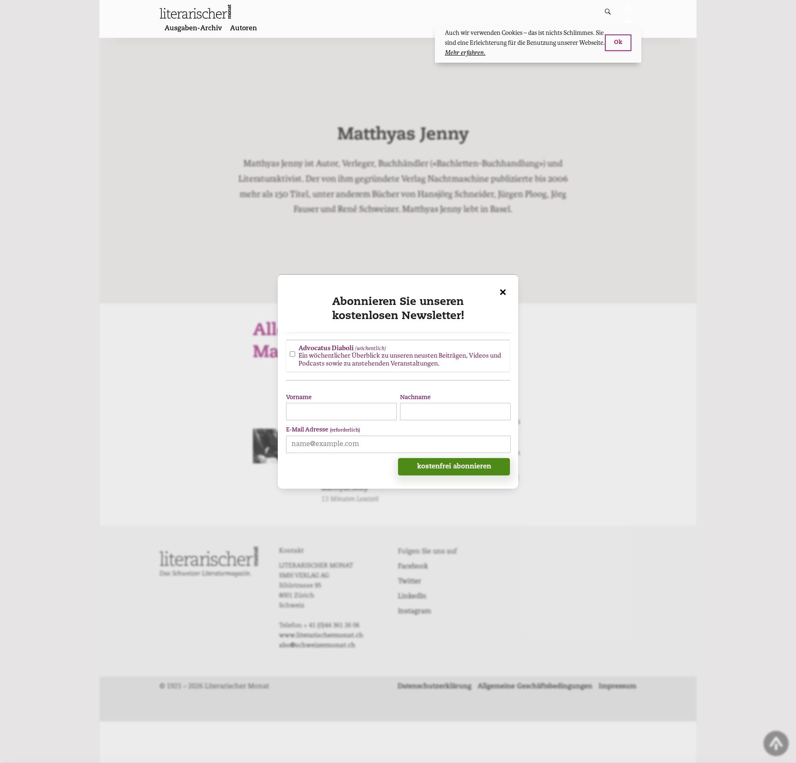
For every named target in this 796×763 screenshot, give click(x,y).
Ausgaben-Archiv (193, 28)
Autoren (243, 28)
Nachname (415, 397)
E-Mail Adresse (323, 430)
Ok (618, 42)
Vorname (299, 397)
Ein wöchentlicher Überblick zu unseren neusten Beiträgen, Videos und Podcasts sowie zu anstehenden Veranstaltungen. (399, 355)
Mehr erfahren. (465, 52)
